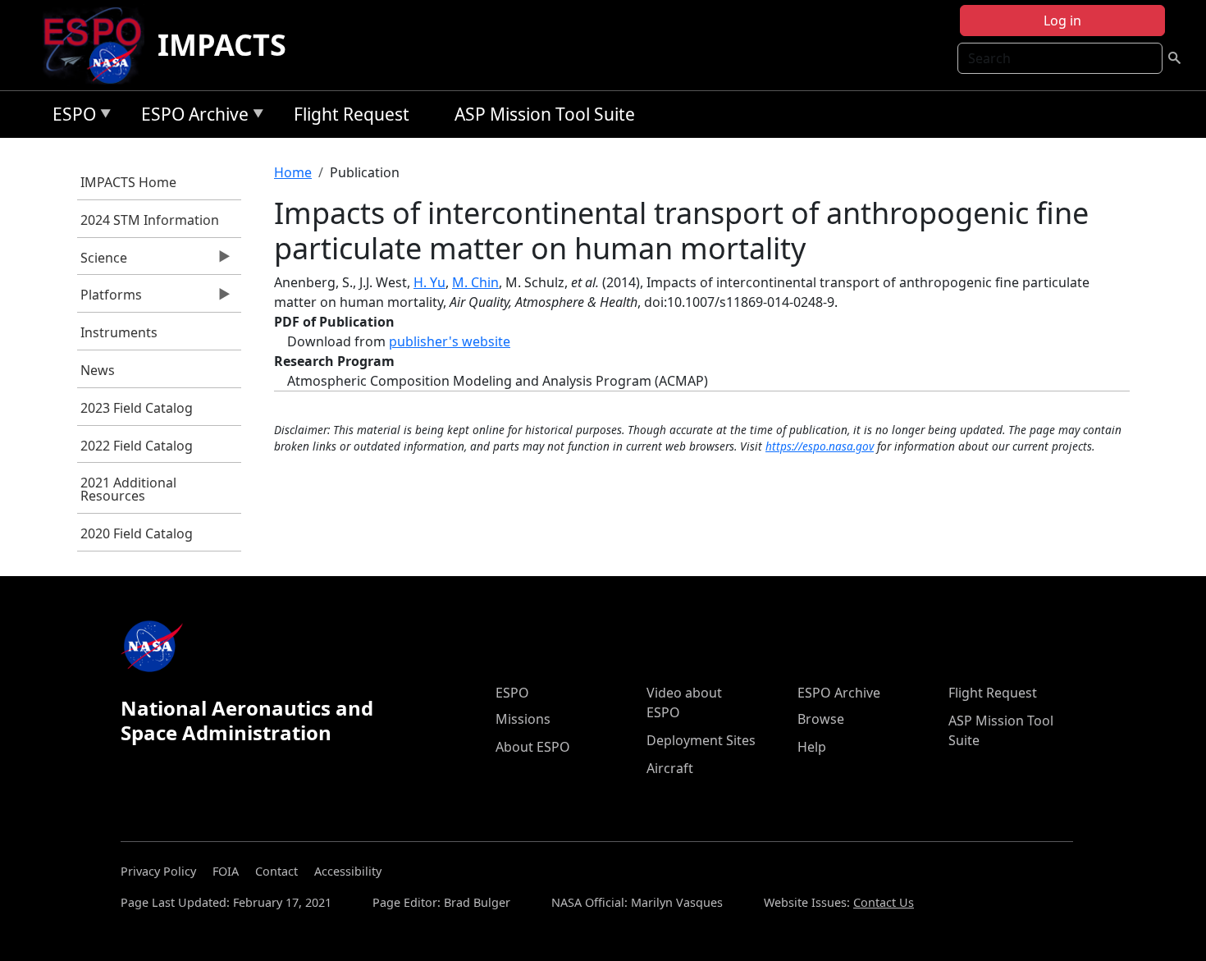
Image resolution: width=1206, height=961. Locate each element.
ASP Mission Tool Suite (545, 114)
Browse (820, 719)
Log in (1062, 20)
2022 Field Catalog (136, 446)
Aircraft (669, 768)
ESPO (70, 117)
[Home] (99, 45)
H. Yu (429, 282)
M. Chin (475, 282)
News (97, 370)
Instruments (119, 332)
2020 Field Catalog (136, 533)
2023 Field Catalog (136, 408)
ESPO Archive (191, 117)
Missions (523, 719)
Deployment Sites (701, 740)
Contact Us (883, 902)
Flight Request (351, 114)
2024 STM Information (149, 220)
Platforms (110, 299)
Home (293, 172)
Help (811, 747)
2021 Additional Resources (128, 489)
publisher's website (449, 341)
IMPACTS (222, 45)
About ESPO (533, 747)
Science (102, 262)
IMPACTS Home (128, 182)
